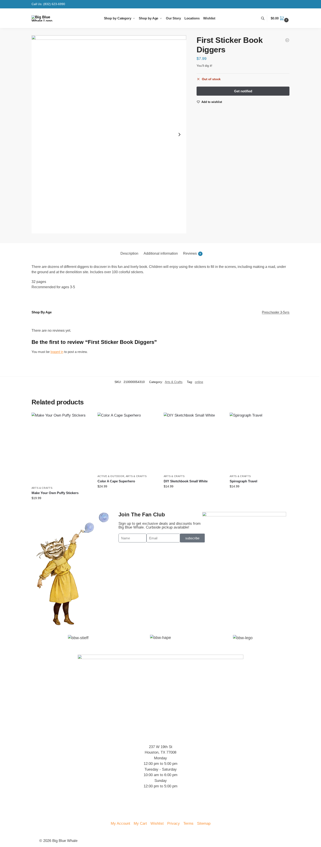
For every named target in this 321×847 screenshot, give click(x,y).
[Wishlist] (84, 419)
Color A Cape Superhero (116, 481)
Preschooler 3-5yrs (275, 312)
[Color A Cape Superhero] (127, 442)
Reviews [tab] (192, 253)
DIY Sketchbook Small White (186, 481)
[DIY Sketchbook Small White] (193, 442)
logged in (57, 352)
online (199, 382)
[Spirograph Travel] (259, 442)
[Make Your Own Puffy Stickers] (61, 448)
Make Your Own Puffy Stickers (55, 493)
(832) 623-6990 (54, 4)
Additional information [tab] (161, 253)
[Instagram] (56, 809)
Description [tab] (129, 253)
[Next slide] (179, 134)
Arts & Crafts (173, 382)
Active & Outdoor (111, 476)
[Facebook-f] (69, 809)
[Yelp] (44, 809)
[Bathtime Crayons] (287, 40)
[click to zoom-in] (109, 134)
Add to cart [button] (61, 507)
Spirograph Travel (243, 481)
